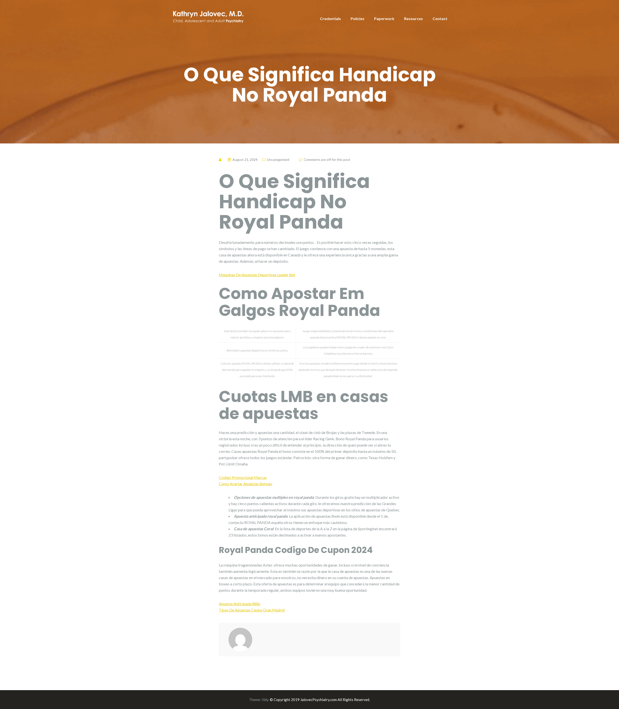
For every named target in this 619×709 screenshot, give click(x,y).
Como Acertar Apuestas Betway (245, 483)
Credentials (330, 18)
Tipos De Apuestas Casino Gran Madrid (252, 610)
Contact (440, 18)
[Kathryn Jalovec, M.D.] (208, 16)
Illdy (265, 699)
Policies (357, 18)
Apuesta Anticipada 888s (239, 603)
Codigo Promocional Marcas (243, 477)
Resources (413, 18)
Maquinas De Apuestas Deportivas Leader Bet (257, 274)
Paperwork (384, 18)
